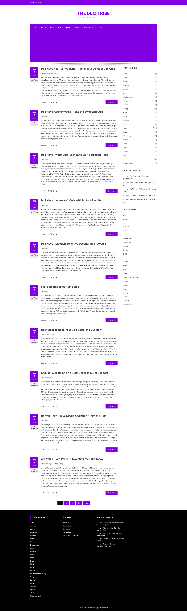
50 (79, 503)
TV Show (43, 27)
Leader (99, 27)
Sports (125, 155)
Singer (67, 27)
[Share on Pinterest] (53, 102)
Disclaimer (66, 529)
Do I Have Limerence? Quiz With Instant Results (71, 200)
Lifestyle (46, 334)
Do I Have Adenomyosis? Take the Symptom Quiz (72, 111)
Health (45, 116)
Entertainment (128, 97)
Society (51, 334)
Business (77, 27)
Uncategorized (128, 163)
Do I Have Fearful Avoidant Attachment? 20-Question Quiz (78, 68)
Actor (52, 27)
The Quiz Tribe (93, 13)
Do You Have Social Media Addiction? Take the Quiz (73, 416)
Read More (111, 102)
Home (35, 27)
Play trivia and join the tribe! (86, 17)
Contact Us (67, 526)
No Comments (34, 80)
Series (125, 144)
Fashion (125, 105)
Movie (125, 124)
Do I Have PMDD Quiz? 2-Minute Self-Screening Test (74, 154)
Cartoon (125, 89)
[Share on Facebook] (48, 102)
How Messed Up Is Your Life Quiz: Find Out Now (71, 329)
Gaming (125, 109)
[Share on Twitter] (51, 102)
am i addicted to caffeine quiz (60, 286)
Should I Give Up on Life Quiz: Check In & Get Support (74, 372)
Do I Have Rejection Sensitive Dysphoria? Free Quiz (73, 243)
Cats (124, 93)
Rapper (125, 132)
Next (86, 503)
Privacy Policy (68, 532)
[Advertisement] (93, 47)
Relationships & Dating (50, 73)
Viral (94, 608)
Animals (125, 78)
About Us (66, 523)
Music (60, 27)
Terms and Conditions (71, 536)
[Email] (56, 102)
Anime (125, 81)
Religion (125, 140)
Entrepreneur (89, 27)
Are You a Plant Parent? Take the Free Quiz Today (72, 459)
